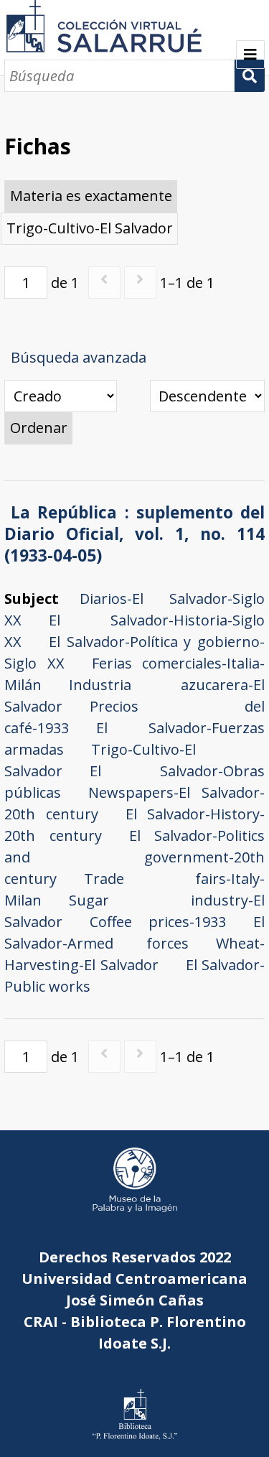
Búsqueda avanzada (78, 357)
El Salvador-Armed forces (134, 932)
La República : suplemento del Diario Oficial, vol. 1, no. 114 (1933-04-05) (134, 534)
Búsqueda (249, 76)
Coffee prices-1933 (157, 921)
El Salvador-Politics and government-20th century (134, 857)
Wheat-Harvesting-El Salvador (134, 954)
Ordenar (38, 427)
